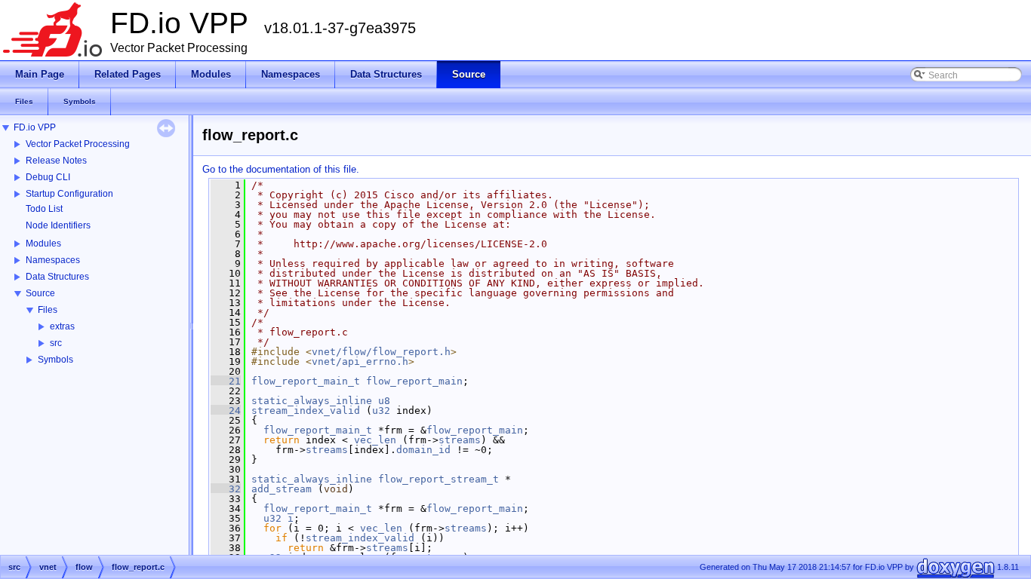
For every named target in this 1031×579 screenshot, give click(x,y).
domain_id (423, 449)
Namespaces (53, 260)
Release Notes (56, 160)
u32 (381, 410)
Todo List (44, 209)
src (56, 343)
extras (62, 326)
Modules (43, 243)
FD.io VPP (35, 127)
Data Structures (57, 276)
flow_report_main (414, 381)
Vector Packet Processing (78, 144)
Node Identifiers (58, 225)
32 (226, 489)
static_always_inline (311, 400)
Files (47, 310)
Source (40, 293)
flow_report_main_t (305, 381)
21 (226, 381)
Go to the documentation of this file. (280, 169)
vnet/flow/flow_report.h (381, 351)
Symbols (55, 359)
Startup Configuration (69, 193)
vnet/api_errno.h (360, 361)
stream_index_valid (305, 410)
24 (226, 410)
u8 (384, 400)
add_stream (281, 489)
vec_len (375, 440)
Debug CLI (48, 177)
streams (460, 440)
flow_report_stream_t (438, 479)
